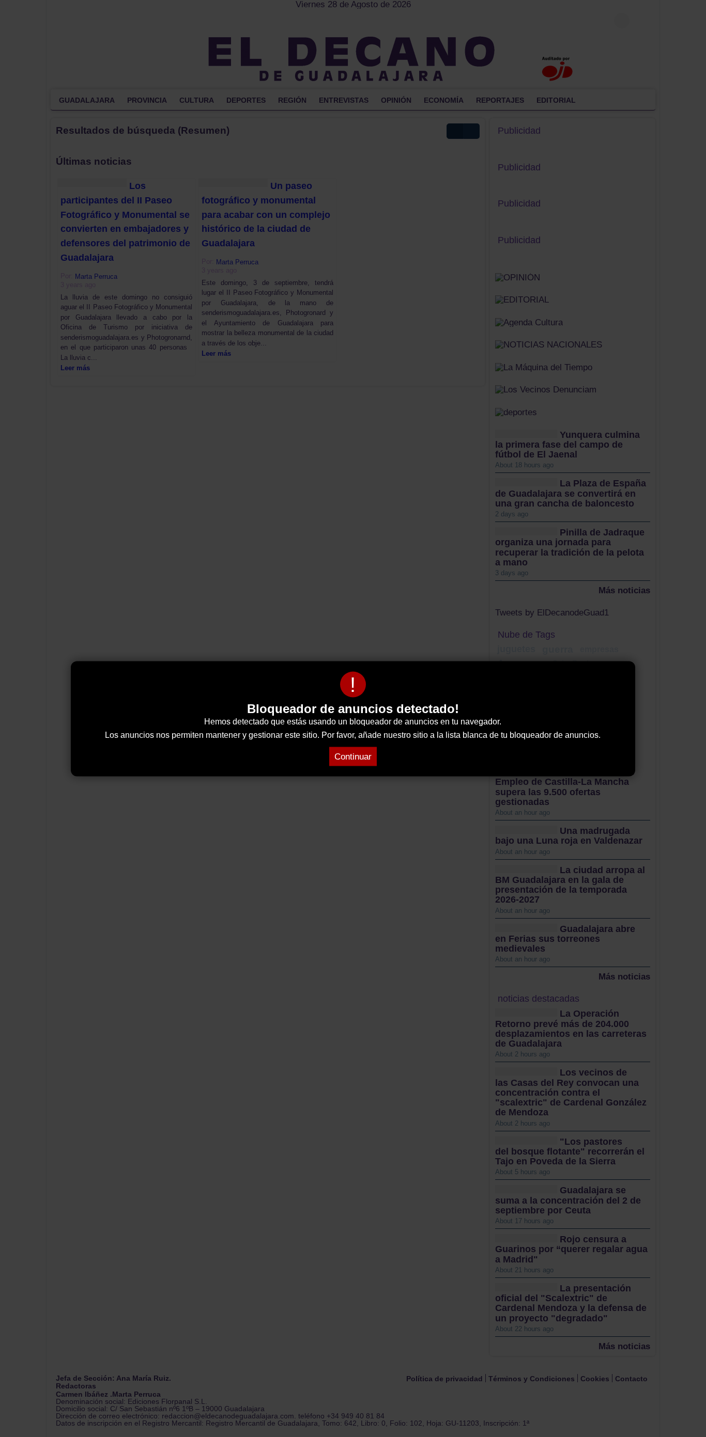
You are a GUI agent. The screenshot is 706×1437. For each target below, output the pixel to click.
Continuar (353, 756)
